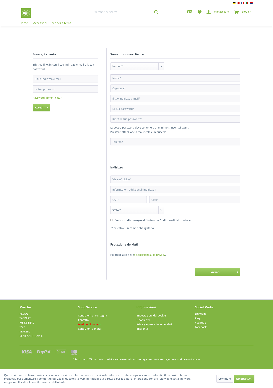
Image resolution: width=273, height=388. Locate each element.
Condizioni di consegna (92, 315)
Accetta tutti (244, 378)
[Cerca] (156, 12)
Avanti (215, 272)
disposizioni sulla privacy (149, 254)
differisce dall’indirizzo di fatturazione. (152, 220)
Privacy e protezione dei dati (154, 324)
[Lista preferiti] (199, 12)
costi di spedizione (106, 359)
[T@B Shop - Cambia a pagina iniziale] (26, 13)
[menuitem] (127, 12)
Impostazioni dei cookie (151, 315)
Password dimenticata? (47, 97)
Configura (224, 378)
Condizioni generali (90, 328)
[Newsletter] (190, 12)
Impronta (142, 328)
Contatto (83, 320)
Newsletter (143, 320)
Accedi (39, 107)
